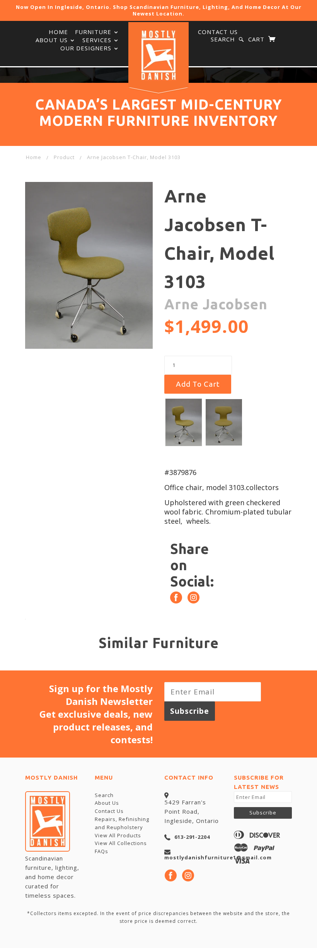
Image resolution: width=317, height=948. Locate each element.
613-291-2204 (192, 836)
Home (33, 157)
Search (223, 39)
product (64, 157)
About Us (53, 40)
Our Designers (86, 48)
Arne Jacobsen (216, 304)
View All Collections (121, 843)
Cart (257, 39)
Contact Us (218, 32)
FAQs (101, 851)
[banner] (158, 55)
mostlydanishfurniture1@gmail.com (218, 857)
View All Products (118, 835)
